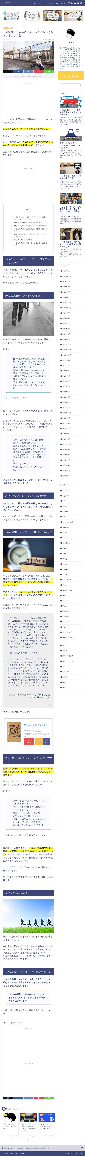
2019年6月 (66, 465)
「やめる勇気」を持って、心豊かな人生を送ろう (30, 244)
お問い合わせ (60, 3)
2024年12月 (67, 297)
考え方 (20, 1023)
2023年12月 (67, 344)
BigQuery (66, 496)
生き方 (6, 28)
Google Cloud (68, 522)
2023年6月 (66, 376)
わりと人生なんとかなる (23, 240)
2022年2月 (66, 402)
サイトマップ (47, 3)
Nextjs (65, 564)
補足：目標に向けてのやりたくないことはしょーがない (30, 235)
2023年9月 (66, 360)
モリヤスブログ (9, 3)
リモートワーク (68, 661)
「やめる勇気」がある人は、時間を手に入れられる (30, 230)
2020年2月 (66, 434)
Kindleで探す (47, 741)
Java (64, 538)
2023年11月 (67, 350)
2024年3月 (66, 329)
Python (65, 569)
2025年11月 (67, 276)
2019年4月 (66, 470)
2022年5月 (66, 386)
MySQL (65, 559)
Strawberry (67, 585)
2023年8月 (66, 365)
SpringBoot (67, 580)
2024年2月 (66, 334)
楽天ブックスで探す (29, 741)
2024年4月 (66, 323)
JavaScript (66, 543)
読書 (64, 682)
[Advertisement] (28, 100)
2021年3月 (66, 423)
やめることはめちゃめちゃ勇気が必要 (28, 222)
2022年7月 (66, 381)
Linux (65, 553)
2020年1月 (66, 439)
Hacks (65, 532)
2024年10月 (67, 308)
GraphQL (66, 527)
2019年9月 (66, 449)
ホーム (36, 3)
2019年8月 (66, 455)
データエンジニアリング (69, 639)
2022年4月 (66, 392)
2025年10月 (67, 281)
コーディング (67, 632)
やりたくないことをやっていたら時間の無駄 (30, 226)
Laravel (65, 548)
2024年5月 (66, 318)
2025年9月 (66, 287)
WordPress (67, 622)
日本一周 (66, 672)
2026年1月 (66, 271)
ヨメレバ (38, 731)
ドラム (65, 645)
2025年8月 (66, 292)
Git (64, 517)
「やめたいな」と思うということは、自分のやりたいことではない (30, 218)
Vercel (65, 606)
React (65, 574)
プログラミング (68, 656)
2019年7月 (66, 460)
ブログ (65, 651)
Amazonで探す (38, 741)
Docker (65, 506)
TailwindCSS (67, 590)
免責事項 (22, 1153)
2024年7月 (66, 313)
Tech (64, 595)
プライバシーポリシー (11, 1153)
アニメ (65, 627)
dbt (64, 501)
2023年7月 (66, 371)
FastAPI (65, 511)
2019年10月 (67, 444)
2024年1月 (66, 339)
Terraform (66, 601)
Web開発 (66, 616)
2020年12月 (67, 428)
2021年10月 (67, 413)
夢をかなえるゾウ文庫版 (36, 725)
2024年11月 (67, 302)
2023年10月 (67, 355)
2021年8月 (66, 418)
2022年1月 (66, 407)
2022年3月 (66, 397)
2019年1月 (66, 476)
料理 (64, 666)
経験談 (13, 1023)
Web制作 (66, 611)
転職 (64, 687)
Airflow (65, 490)
